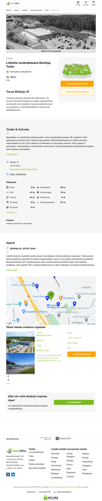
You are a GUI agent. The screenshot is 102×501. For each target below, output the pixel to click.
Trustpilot (9, 427)
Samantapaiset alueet (77, 84)
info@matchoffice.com (15, 465)
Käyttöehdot (71, 487)
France (70, 465)
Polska (85, 458)
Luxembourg (56, 477)
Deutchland (56, 466)
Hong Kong (87, 462)
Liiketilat (24, 10)
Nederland (55, 470)
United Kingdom (71, 455)
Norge (53, 462)
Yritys (31, 456)
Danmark (55, 454)
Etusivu (8, 10)
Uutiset (32, 460)
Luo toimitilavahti (36, 452)
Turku (47, 10)
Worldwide (87, 474)
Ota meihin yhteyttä (37, 468)
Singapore (86, 466)
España (70, 461)
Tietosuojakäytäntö (57, 487)
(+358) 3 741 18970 (14, 468)
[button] (20, 376)
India (84, 470)
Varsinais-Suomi (36, 10)
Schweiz (70, 476)
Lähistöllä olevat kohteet (77, 92)
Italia (69, 469)
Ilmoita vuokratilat (36, 464)
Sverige (54, 458)
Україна (85, 454)
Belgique (55, 474)
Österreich (71, 473)
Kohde (16, 10)
